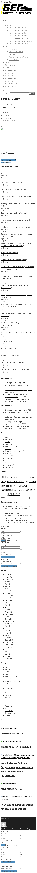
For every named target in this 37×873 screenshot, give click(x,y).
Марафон (8, 456)
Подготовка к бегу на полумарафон (21, 41)
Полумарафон (9, 458)
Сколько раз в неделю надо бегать (11, 182)
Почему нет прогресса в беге (9, 253)
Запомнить (6, 538)
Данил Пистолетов (10, 522)
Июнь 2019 (8, 584)
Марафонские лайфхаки (27, 515)
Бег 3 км (23, 477)
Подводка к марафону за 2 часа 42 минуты (13, 213)
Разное (7, 463)
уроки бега (13, 494)
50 (9, 739)
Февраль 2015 (9, 656)
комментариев (10, 713)
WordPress (15, 829)
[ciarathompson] (4, 826)
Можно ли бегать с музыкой (16, 747)
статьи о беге (4, 494)
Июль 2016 (8, 626)
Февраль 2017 (9, 609)
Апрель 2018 (8, 598)
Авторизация (5, 543)
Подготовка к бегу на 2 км (18, 30)
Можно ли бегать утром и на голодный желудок (15, 220)
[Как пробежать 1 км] (8, 783)
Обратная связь (10, 65)
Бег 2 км (7, 444)
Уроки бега (13, 49)
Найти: (7, 93)
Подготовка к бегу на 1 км (18, 28)
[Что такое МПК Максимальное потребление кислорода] (18, 799)
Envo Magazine (28, 829)
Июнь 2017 (8, 605)
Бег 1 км (7, 439)
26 (9, 752)
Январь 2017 (9, 612)
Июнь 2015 (8, 652)
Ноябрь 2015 (9, 642)
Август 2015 (8, 647)
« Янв (2, 126)
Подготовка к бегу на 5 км (18, 36)
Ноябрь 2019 (9, 579)
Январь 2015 (9, 659)
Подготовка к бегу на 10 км (18, 38)
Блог (14, 485)
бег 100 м (23, 490)
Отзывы (7, 68)
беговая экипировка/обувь (18, 57)
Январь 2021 (9, 574)
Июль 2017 (8, 603)
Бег (6, 46)
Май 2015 (8, 654)
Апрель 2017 (8, 607)
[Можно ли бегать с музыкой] (11, 742)
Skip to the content (6, 2)
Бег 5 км (30, 477)
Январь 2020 (9, 577)
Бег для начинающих (16, 52)
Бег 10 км (7, 442)
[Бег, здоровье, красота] (5, 21)
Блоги (7, 62)
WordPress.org (9, 715)
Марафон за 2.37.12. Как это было (11, 355)
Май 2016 (8, 631)
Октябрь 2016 (9, 619)
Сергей (7, 518)
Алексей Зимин (9, 515)
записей (9, 711)
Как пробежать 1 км (11, 788)
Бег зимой (12, 54)
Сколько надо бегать (28, 522)
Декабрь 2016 (9, 614)
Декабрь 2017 (9, 600)
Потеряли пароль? (11, 540)
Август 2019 (8, 582)
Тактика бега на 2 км (7, 341)
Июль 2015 (8, 649)
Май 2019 (8, 586)
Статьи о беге (14, 60)
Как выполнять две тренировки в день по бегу (14, 369)
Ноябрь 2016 (9, 616)
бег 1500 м (31, 489)
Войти (7, 708)
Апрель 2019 (8, 589)
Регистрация (4, 529)
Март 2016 (8, 635)
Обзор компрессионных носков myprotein (13, 260)
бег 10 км (17, 490)
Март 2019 (8, 591)
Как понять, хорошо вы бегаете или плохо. (13, 189)
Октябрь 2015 (9, 645)
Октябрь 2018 (9, 596)
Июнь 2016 (8, 628)
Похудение (8, 460)
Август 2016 (8, 624)
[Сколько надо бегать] (9, 728)
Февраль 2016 (9, 638)
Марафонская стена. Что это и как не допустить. (15, 227)
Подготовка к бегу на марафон (19, 44)
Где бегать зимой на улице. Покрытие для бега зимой (16, 196)
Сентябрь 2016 (9, 621)
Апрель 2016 (8, 633)
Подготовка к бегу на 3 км (18, 33)
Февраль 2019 (9, 593)
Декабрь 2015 (9, 640)
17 (9, 781)
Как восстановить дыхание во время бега (13, 362)
